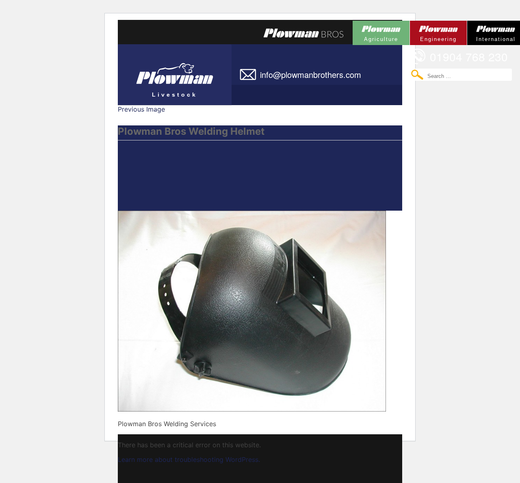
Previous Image (141, 109)
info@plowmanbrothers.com (310, 74)
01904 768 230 (469, 56)
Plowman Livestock (157, 71)
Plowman (375, 31)
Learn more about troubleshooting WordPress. (189, 459)
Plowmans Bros (303, 33)
